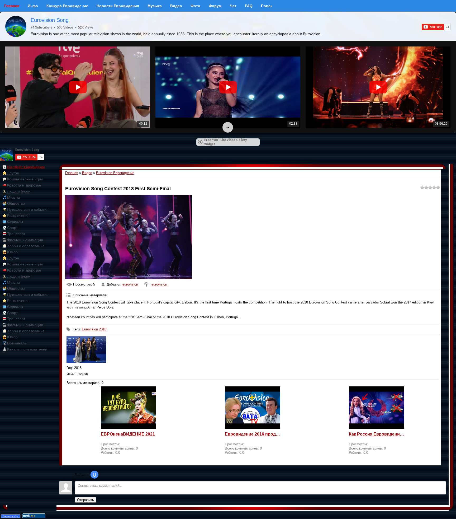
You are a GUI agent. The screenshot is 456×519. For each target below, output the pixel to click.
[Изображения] (86, 349)
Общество (16, 203)
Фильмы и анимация (25, 240)
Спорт (12, 228)
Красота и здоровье (24, 185)
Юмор (12, 252)
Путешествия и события (28, 209)
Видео (87, 173)
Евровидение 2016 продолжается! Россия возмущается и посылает (252, 434)
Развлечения (18, 215)
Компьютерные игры (25, 179)
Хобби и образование (26, 246)
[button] (228, 47)
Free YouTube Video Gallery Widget (225, 142)
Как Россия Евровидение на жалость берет (376, 434)
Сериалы (15, 221)
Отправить (85, 500)
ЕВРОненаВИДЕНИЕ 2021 (128, 434)
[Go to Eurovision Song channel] (15, 26)
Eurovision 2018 (94, 329)
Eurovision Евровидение (26, 167)
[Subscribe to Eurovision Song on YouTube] (436, 27)
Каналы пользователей (27, 349)
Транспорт (16, 234)
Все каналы (17, 343)
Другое (13, 173)
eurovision (130, 284)
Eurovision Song (50, 20)
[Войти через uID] (94, 475)
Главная (71, 173)
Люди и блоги (18, 191)
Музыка (13, 197)
